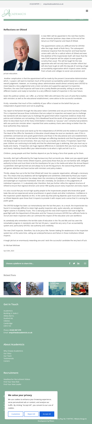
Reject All (31, 414)
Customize (16, 414)
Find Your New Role (11, 382)
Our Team (8, 356)
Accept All (47, 414)
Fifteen (51, 421)
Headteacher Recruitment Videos (17, 379)
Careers (7, 361)
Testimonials (9, 358)
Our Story (7, 353)
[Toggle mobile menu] (87, 11)
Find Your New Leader (12, 384)
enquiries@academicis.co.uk (20, 332)
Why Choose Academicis (13, 351)
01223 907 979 (15, 330)
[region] (31, 405)
